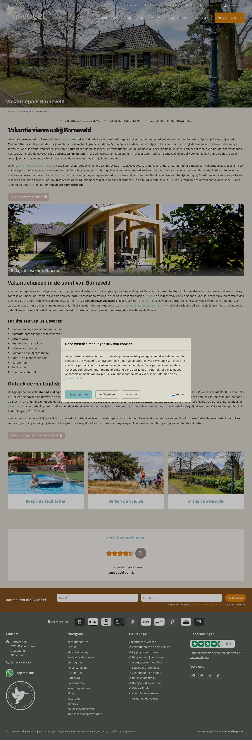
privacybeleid (73, 378)
